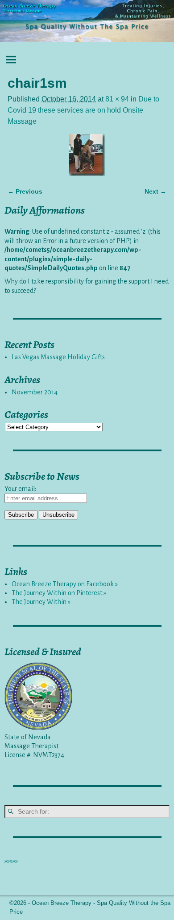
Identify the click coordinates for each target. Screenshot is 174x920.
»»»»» (11, 860)
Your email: (20, 488)
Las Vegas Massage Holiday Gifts (58, 357)
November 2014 (35, 392)
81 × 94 (117, 99)
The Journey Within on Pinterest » (59, 592)
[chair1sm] (87, 155)
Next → (155, 191)
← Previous (25, 191)
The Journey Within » (41, 601)
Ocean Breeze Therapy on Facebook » (65, 584)
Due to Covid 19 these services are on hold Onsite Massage (83, 110)
